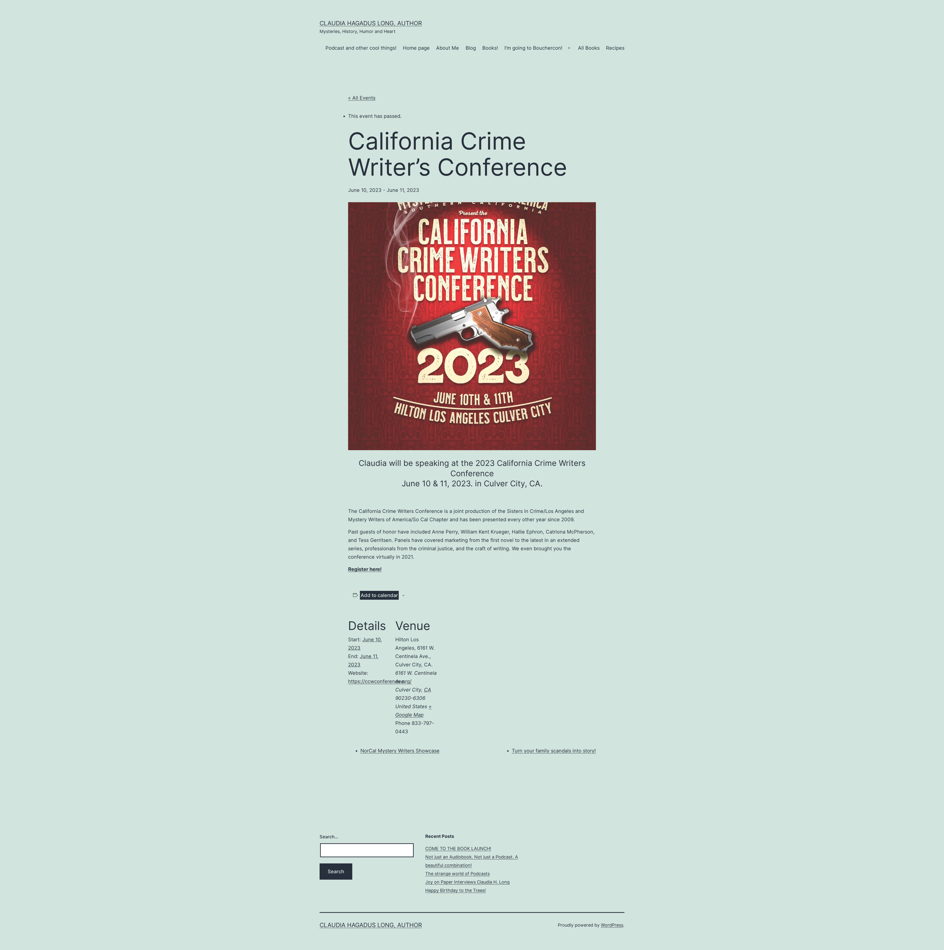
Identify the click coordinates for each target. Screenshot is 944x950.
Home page (416, 48)
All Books (589, 48)
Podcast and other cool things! (361, 48)
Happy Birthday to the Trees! (455, 890)
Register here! (365, 569)
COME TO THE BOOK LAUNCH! (458, 848)
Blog (471, 48)
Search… (329, 836)
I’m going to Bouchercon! (533, 48)
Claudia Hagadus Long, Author (371, 23)
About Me (447, 48)
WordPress (612, 925)
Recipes (615, 48)
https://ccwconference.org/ (380, 681)
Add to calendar (379, 595)
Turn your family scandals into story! (554, 751)
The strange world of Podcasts (457, 873)
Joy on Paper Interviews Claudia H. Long (467, 882)
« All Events (361, 98)
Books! (490, 48)
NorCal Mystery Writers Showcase (400, 751)
